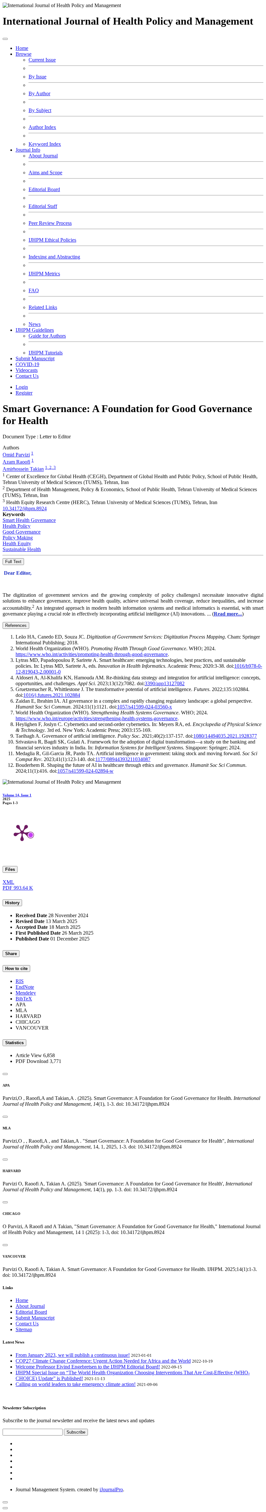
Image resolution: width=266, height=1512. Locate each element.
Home (22, 48)
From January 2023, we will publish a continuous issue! (73, 1355)
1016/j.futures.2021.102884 (51, 695)
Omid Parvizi (16, 454)
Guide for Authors (47, 336)
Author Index (42, 127)
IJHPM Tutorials (46, 352)
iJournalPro (111, 1489)
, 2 (49, 467)
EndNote (25, 987)
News (35, 324)
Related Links (43, 307)
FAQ (34, 290)
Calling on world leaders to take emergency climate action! (76, 1384)
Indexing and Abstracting (54, 257)
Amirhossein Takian (23, 469)
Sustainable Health (22, 549)
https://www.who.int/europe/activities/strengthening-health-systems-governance (96, 718)
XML (8, 882)
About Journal (43, 155)
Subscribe (75, 1432)
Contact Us (27, 376)
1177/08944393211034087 (123, 759)
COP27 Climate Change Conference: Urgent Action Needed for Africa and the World (103, 1361)
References (16, 625)
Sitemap (24, 1329)
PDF (18, 888)
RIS (20, 981)
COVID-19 (27, 364)
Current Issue (42, 60)
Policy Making (18, 537)
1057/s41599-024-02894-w (85, 771)
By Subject (40, 110)
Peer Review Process (50, 223)
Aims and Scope (45, 172)
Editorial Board (44, 189)
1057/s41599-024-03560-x (144, 707)
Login (22, 387)
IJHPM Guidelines (35, 330)
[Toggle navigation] (5, 39)
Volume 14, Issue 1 (17, 795)
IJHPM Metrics (44, 273)
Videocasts (27, 370)
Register (24, 393)
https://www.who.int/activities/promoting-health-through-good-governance (92, 654)
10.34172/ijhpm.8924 (25, 508)
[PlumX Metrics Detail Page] (22, 832)
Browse (23, 54)
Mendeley (26, 993)
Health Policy (16, 526)
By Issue (37, 76)
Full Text (13, 561)
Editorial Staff (43, 206)
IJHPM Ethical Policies (52, 240)
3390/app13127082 (165, 683)
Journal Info (28, 150)
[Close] (5, 1074)
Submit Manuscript (35, 358)
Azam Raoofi (16, 462)
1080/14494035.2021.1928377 (225, 736)
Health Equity (17, 543)
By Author (39, 93)
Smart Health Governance (29, 520)
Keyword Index (45, 144)
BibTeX (24, 998)
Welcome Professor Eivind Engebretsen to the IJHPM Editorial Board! (88, 1366)
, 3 (54, 467)
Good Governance (22, 532)
